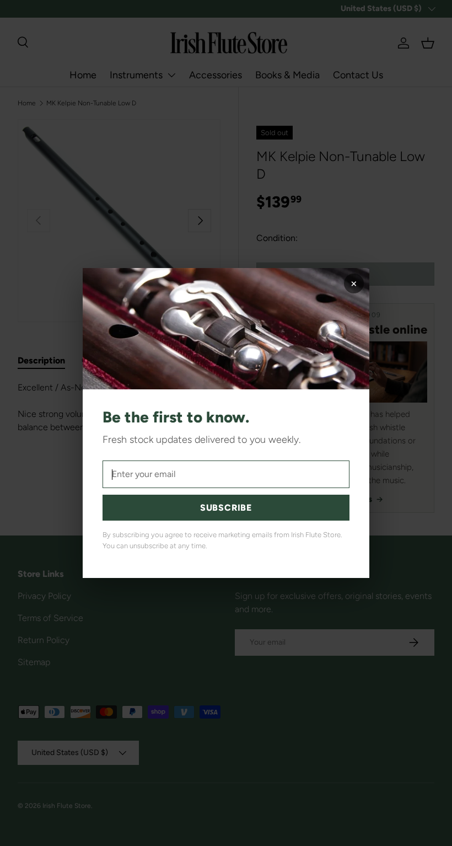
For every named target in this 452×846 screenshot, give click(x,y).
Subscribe (226, 507)
